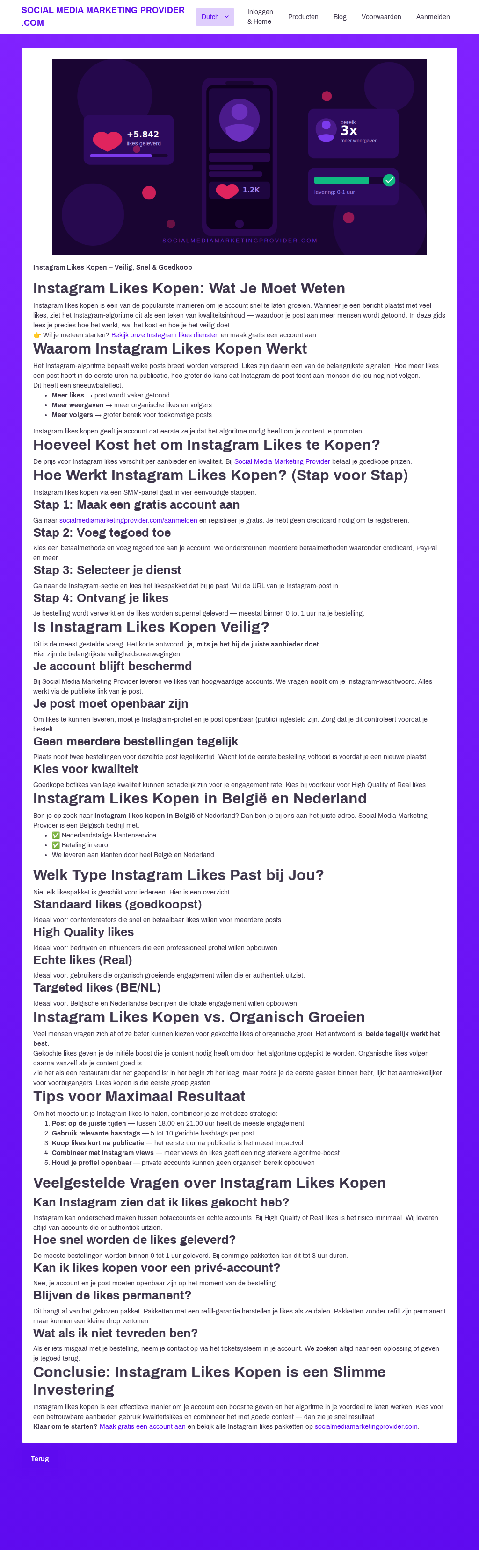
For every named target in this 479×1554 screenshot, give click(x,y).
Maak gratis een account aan (143, 1426)
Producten (303, 17)
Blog (340, 17)
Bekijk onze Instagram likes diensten (165, 335)
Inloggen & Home (260, 16)
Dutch (210, 17)
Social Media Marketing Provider (282, 461)
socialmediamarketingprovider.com (366, 1426)
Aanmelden (433, 17)
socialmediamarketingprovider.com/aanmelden (128, 520)
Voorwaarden (381, 17)
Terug (40, 1458)
